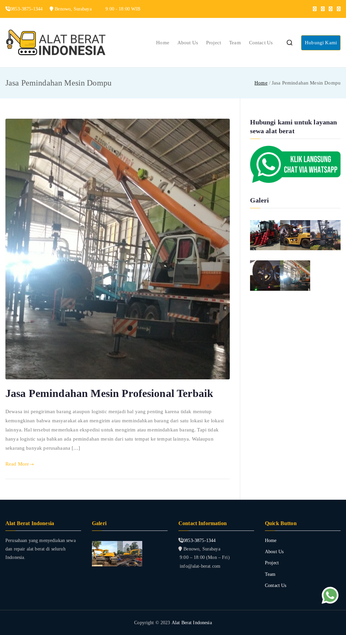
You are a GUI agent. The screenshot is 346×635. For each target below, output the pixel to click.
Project (213, 42)
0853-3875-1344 (199, 540)
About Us (187, 42)
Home (162, 42)
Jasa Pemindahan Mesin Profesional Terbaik (109, 393)
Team (235, 42)
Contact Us (261, 42)
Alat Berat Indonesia (192, 622)
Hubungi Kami (321, 42)
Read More (17, 464)
